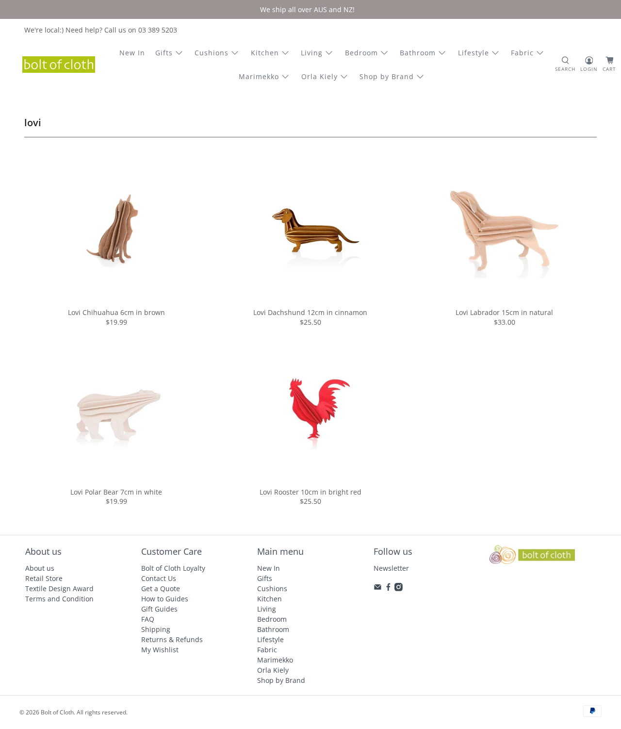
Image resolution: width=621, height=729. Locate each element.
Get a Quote (160, 588)
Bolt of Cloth (57, 712)
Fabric (522, 52)
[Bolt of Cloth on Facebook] (388, 588)
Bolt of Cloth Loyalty (173, 568)
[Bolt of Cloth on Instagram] (398, 588)
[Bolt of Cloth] (58, 64)
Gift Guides (159, 608)
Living (312, 52)
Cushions (212, 52)
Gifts (164, 52)
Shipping (155, 629)
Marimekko (259, 76)
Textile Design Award (59, 588)
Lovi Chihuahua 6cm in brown (116, 312)
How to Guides (164, 598)
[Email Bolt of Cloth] (378, 588)
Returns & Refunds (172, 639)
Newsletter (391, 568)
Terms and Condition (59, 598)
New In (132, 52)
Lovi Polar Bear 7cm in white (116, 492)
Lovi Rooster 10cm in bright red (310, 492)
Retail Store (44, 578)
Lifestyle (473, 52)
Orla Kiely (319, 76)
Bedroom (361, 52)
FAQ (147, 619)
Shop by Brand (387, 76)
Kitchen (265, 52)
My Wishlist (160, 649)
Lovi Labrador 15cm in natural (504, 312)
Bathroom (418, 52)
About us (39, 568)
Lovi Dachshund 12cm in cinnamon (310, 312)
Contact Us (158, 578)
